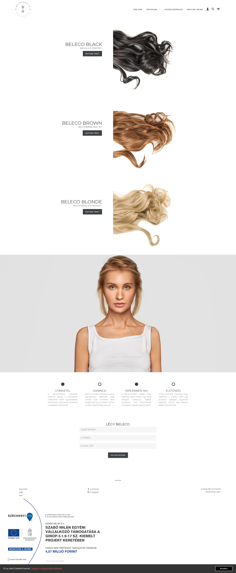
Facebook (94, 489)
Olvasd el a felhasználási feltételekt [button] (46, 568)
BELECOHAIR (214, 489)
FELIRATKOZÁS (118, 455)
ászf (21, 495)
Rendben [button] (224, 569)
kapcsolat (23, 489)
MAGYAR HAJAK (195, 9)
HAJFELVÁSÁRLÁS (174, 9)
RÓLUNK (138, 9)
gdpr (21, 492)
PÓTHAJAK (152, 9)
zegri (218, 492)
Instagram (94, 492)
